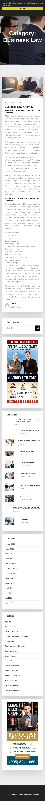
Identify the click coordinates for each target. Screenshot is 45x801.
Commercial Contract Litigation (16, 636)
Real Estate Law (11, 680)
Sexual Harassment (12, 685)
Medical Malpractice (12, 666)
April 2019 (8, 554)
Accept (22, 8)
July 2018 (8, 588)
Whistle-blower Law (12, 690)
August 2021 (9, 549)
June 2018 (9, 593)
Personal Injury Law (12, 671)
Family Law (9, 661)
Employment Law (11, 651)
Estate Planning (11, 656)
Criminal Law (10, 641)
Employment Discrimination (15, 646)
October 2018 (10, 573)
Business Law (18, 103)
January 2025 (10, 544)
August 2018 (9, 583)
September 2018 (11, 578)
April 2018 (8, 603)
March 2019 (9, 559)
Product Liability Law (12, 675)
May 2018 (8, 598)
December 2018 (11, 568)
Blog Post (8, 103)
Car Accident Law (11, 631)
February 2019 (10, 564)
